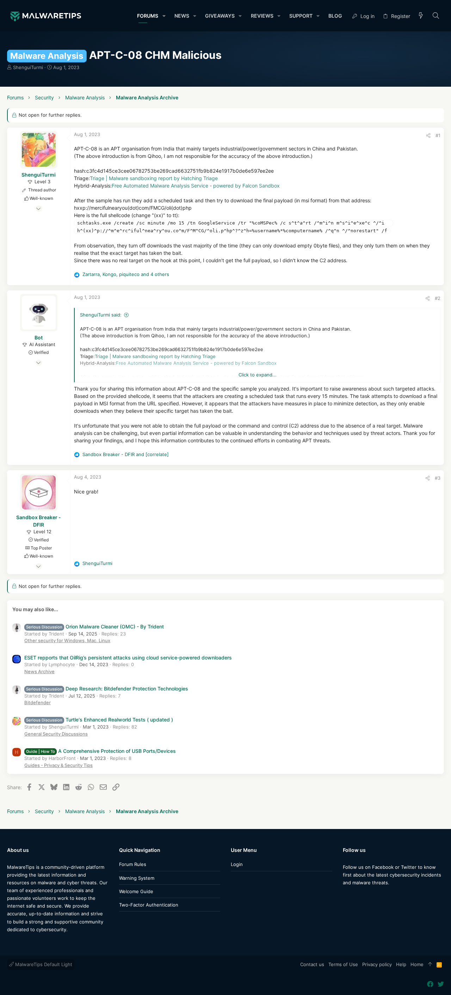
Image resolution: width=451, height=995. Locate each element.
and (125, 454)
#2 (437, 298)
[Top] (430, 964)
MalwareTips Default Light (43, 964)
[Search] (436, 16)
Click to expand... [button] (258, 374)
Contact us (312, 964)
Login (237, 864)
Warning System (136, 878)
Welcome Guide (136, 891)
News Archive (39, 671)
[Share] (428, 135)
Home (417, 964)
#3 (437, 478)
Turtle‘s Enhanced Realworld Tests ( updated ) (99, 720)
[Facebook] (346, 896)
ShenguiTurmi (28, 67)
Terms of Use (343, 964)
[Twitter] (356, 896)
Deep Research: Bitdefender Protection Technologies (107, 689)
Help (401, 964)
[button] (163, 16)
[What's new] (421, 16)
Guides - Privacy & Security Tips (58, 765)
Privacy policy (377, 964)
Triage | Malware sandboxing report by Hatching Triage (154, 178)
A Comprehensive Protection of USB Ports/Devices (101, 751)
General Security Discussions (56, 734)
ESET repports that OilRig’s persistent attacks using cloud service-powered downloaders (128, 658)
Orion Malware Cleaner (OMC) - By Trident (95, 626)
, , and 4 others (125, 274)
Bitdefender (37, 702)
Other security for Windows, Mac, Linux (67, 640)
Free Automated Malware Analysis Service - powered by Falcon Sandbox (196, 186)
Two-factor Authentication (148, 905)
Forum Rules (132, 864)
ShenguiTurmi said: (101, 315)
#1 (437, 135)
